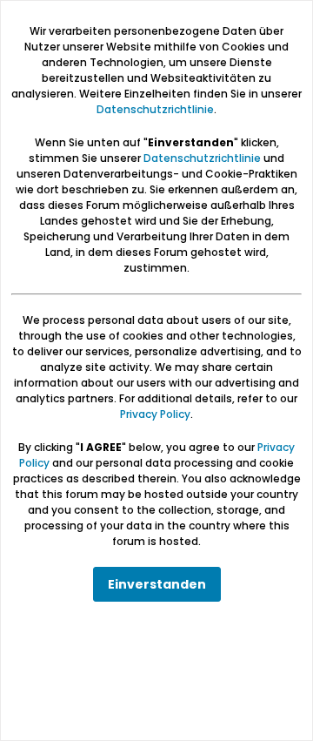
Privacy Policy (155, 414)
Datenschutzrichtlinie (155, 109)
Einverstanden (157, 584)
